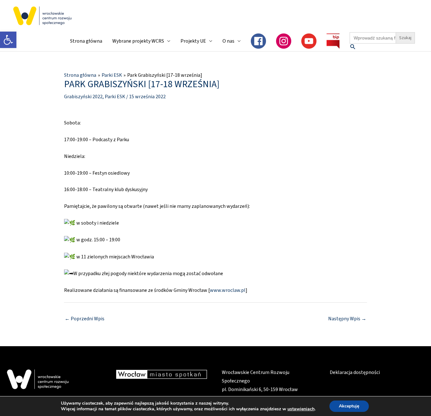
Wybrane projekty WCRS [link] (138, 41)
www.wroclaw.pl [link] (227, 290)
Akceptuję (349, 406)
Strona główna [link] (86, 41)
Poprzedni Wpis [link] (84, 318)
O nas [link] (228, 41)
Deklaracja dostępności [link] (355, 372)
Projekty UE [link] (193, 41)
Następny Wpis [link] (347, 318)
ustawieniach (301, 409)
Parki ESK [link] (115, 96)
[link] (8, 40)
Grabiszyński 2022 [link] (83, 96)
